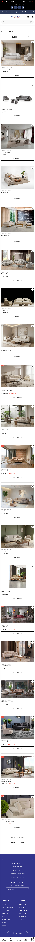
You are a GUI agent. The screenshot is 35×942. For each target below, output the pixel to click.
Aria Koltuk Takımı (5, 310)
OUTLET (4, 926)
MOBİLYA (4, 904)
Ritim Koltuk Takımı (5, 551)
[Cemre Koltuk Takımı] (17, 651)
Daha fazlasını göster (17, 842)
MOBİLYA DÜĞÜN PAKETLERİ (9, 907)
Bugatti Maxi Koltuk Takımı (7, 626)
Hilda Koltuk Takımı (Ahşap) (7, 470)
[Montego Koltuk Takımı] (17, 260)
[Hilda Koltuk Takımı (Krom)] (17, 806)
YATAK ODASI (5, 916)
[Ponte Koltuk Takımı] (17, 219)
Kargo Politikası (23, 916)
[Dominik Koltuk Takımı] (17, 94)
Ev (1, 27)
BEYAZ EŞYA (4, 923)
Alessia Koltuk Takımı (6, 781)
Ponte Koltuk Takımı (5, 235)
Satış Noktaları (18, 933)
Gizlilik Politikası (23, 910)
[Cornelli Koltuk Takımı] (17, 376)
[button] (13, 37)
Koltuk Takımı (6, 27)
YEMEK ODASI (5, 913)
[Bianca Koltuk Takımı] (17, 576)
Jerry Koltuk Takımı (5, 69)
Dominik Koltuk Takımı (6, 109)
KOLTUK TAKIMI (5, 910)
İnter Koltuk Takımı (5, 430)
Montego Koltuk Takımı (6, 273)
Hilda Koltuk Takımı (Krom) (7, 821)
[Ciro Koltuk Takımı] (17, 496)
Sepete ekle (17, 76)
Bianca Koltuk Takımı (6, 591)
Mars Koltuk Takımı (5, 192)
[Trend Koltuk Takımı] (17, 727)
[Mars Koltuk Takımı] (17, 177)
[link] (11, 939)
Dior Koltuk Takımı (5, 152)
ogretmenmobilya (6, 150)
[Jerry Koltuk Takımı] (17, 53)
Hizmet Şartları (22, 919)
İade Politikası (22, 913)
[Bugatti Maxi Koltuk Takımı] (17, 614)
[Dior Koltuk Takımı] (17, 136)
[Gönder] (28, 889)
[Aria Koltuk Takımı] (17, 297)
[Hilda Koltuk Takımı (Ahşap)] (17, 456)
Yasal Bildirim (22, 907)
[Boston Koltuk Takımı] (17, 335)
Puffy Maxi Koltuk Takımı (7, 701)
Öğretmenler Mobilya (7, 67)
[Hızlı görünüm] (32, 42)
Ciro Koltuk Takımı (5, 511)
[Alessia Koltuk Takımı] (17, 767)
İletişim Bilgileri (22, 904)
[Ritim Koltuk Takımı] (17, 536)
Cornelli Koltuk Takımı (6, 390)
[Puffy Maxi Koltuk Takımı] (17, 689)
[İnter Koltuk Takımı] (17, 416)
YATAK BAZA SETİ (6, 919)
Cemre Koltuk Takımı (6, 665)
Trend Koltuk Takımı (6, 741)
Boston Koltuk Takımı (6, 350)
